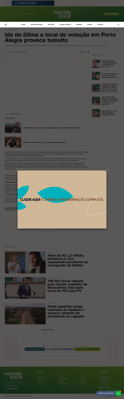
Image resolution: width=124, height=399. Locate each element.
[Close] (106, 170)
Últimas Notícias (36, 24)
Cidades (79, 24)
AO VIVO (51, 24)
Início (23, 24)
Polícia (89, 24)
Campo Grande (65, 24)
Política (100, 24)
